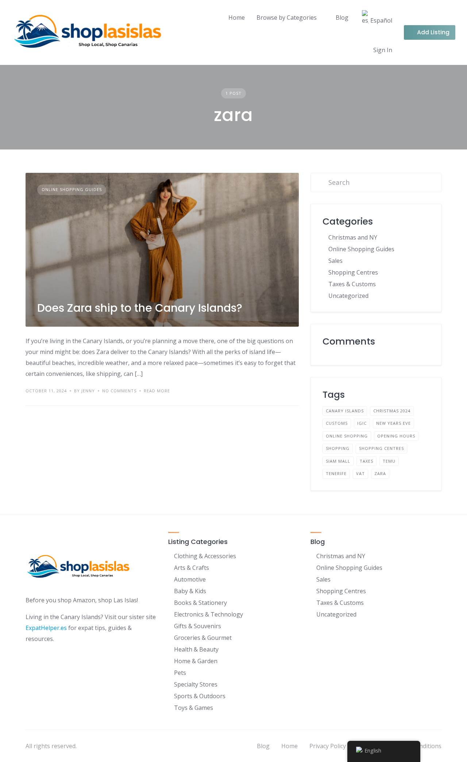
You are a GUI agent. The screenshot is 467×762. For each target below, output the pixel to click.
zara (380, 473)
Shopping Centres (353, 272)
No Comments (119, 390)
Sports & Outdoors (199, 696)
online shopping (347, 436)
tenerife (336, 473)
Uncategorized (348, 296)
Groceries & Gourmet (203, 638)
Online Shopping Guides (72, 189)
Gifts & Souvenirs (197, 626)
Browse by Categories (286, 17)
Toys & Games (193, 708)
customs (337, 423)
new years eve (393, 423)
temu (389, 461)
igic (362, 423)
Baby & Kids (190, 591)
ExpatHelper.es (46, 628)
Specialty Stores (195, 684)
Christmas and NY (352, 237)
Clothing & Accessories (205, 556)
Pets (180, 673)
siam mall (338, 461)
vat (360, 473)
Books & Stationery (200, 603)
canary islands (345, 410)
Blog (342, 17)
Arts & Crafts (191, 568)
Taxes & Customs (352, 284)
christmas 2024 (391, 410)
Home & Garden (195, 661)
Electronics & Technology (208, 614)
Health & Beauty (196, 649)
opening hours (396, 436)
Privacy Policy (327, 746)
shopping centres (381, 448)
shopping (338, 448)
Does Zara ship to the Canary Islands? (139, 308)
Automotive (190, 579)
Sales (335, 261)
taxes (366, 461)
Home (236, 17)
